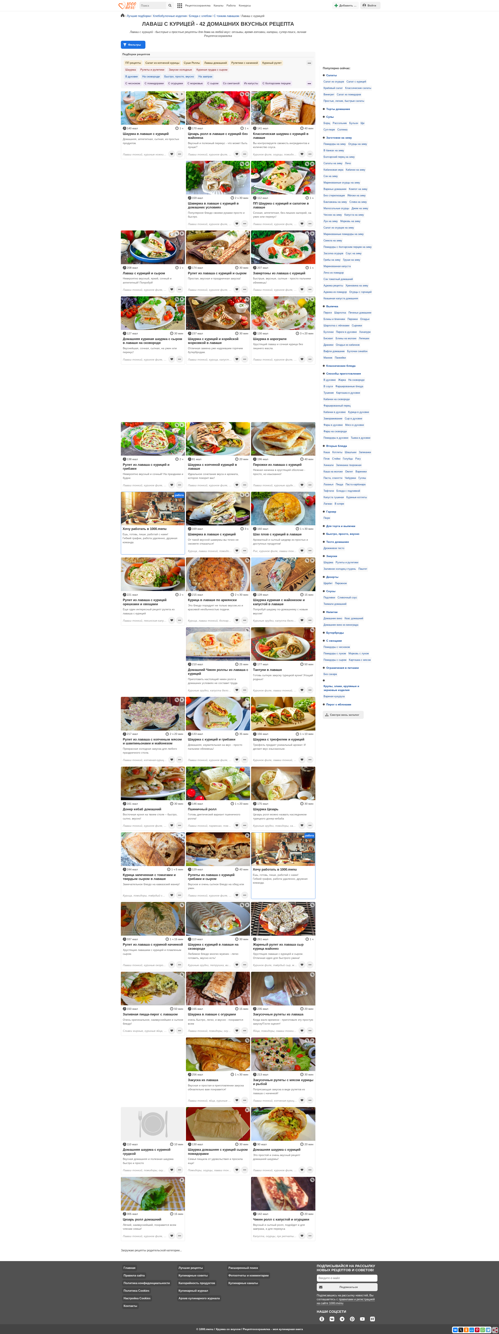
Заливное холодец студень (340, 569)
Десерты (332, 576)
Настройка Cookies (137, 1298)
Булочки (329, 332)
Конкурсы (245, 5)
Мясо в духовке (354, 425)
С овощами (334, 640)
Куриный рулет (271, 62)
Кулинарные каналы (243, 1283)
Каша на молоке (333, 471)
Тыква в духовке (360, 438)
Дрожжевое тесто (334, 548)
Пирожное (341, 583)
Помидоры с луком (335, 653)
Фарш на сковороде (335, 431)
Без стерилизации (334, 195)
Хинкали (329, 465)
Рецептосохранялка (198, 5)
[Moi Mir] (471, 1330)
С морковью (195, 83)
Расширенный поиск (243, 1267)
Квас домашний (354, 618)
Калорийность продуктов (197, 1283)
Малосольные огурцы (336, 208)
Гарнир (331, 511)
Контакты (130, 1305)
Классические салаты (358, 88)
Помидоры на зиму (335, 144)
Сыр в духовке (353, 418)
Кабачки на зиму (355, 169)
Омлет (349, 471)
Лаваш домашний (215, 62)
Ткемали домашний (335, 604)
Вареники (361, 471)
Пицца (339, 484)
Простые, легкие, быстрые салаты (344, 101)
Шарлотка (340, 312)
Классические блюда (341, 365)
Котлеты (337, 452)
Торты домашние (338, 109)
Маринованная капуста (337, 266)
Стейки (336, 458)
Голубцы (348, 458)
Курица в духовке (358, 412)
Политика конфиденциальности (147, 1283)
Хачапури (365, 332)
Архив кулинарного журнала (199, 1298)
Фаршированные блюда (349, 386)
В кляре (339, 503)
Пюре (327, 518)
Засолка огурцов (333, 253)
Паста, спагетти (333, 478)
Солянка (342, 129)
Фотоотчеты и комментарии (248, 1275)
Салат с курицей (356, 81)
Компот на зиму (358, 189)
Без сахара (330, 674)
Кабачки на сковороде (337, 399)
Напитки (332, 612)
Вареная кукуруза (334, 696)
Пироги (328, 312)
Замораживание (333, 418)
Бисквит (328, 338)
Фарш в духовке (333, 425)
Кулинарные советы (193, 1275)
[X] (460, 1330)
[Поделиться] (495, 1330)
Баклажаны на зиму (335, 202)
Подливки (329, 597)
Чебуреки (350, 478)
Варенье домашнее (335, 189)
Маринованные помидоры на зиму (344, 234)
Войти (372, 5)
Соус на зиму (354, 253)
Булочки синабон (357, 351)
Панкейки (340, 357)
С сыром (213, 83)
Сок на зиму (331, 176)
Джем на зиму (360, 208)
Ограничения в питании (342, 667)
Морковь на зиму (350, 221)
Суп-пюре (329, 129)
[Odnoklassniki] (466, 1330)
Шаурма (328, 562)
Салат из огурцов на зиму (339, 227)
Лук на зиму (331, 221)
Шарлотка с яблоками (336, 325)
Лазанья (328, 484)
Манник (328, 357)
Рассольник (340, 123)
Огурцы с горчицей (360, 292)
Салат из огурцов (334, 81)
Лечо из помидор (334, 272)
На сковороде (356, 380)
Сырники (357, 325)
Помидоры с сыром (335, 660)
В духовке (330, 380)
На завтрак (205, 76)
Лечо (348, 163)
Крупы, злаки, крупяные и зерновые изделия (341, 688)
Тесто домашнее (337, 541)
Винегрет (329, 94)
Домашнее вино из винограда (341, 625)
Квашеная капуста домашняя (341, 298)
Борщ (327, 123)
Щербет (328, 583)
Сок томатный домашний (338, 279)
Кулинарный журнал (193, 1290)
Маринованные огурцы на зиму (342, 182)
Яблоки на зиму (356, 195)
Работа (231, 5)
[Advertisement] (349, 37)
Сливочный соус (347, 597)
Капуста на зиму (354, 214)
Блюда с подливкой (348, 491)
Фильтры (134, 44)
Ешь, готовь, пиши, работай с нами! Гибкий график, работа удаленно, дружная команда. (150, 538)
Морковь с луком (359, 653)
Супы (330, 116)
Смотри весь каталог (344, 714)
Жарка (342, 380)
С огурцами (175, 83)
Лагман (328, 503)
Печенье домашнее (360, 312)
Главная (129, 1267)
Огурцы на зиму (357, 144)
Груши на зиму (351, 260)
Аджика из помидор (335, 292)
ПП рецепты (133, 62)
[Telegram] (488, 1330)
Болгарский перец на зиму (339, 157)
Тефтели (329, 491)
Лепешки (364, 338)
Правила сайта (134, 1275)
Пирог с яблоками (338, 704)
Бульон (353, 123)
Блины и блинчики (334, 319)
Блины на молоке (346, 338)
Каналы (218, 5)
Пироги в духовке (346, 332)
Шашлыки (350, 452)
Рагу (358, 458)
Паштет (362, 569)
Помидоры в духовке (336, 438)
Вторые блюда (336, 445)
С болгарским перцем (277, 83)
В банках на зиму (334, 150)
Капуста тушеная (334, 497)
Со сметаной (231, 83)
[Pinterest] (477, 1330)
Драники (328, 345)
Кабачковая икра (333, 169)
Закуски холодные (180, 69)
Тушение (329, 393)
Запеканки (365, 452)
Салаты (331, 75)
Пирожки (353, 319)
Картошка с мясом (360, 660)
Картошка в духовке (348, 393)
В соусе (328, 386)
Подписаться (349, 1287)
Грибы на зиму (332, 260)
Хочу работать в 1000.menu (144, 529)
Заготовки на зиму (339, 137)
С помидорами (154, 83)
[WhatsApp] (482, 1330)
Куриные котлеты (356, 497)
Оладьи (364, 319)
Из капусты (251, 83)
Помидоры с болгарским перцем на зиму (348, 247)
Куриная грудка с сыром (211, 69)
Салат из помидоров (349, 94)
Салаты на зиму (333, 163)
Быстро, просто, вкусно (342, 533)
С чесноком (132, 83)
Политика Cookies (136, 1290)
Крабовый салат (333, 88)
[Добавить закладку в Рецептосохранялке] (171, 154)
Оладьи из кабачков (348, 345)
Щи (362, 123)
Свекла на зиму (333, 240)
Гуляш (362, 478)
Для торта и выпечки (340, 526)
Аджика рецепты (333, 285)
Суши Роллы (192, 62)
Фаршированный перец (337, 405)
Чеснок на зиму (333, 214)
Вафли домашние (334, 351)
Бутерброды (335, 632)
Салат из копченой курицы (162, 62)
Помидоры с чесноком (337, 647)
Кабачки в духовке (335, 412)
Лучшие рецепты (191, 1267)
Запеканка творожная (348, 465)
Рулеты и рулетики (347, 562)
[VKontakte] (455, 1330)
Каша (327, 452)
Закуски (331, 556)
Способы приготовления (343, 373)
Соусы (330, 591)
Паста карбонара (355, 484)
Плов (327, 458)
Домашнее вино (333, 618)
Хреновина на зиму (357, 285)
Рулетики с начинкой (244, 62)
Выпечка (332, 306)
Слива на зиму (358, 202)
